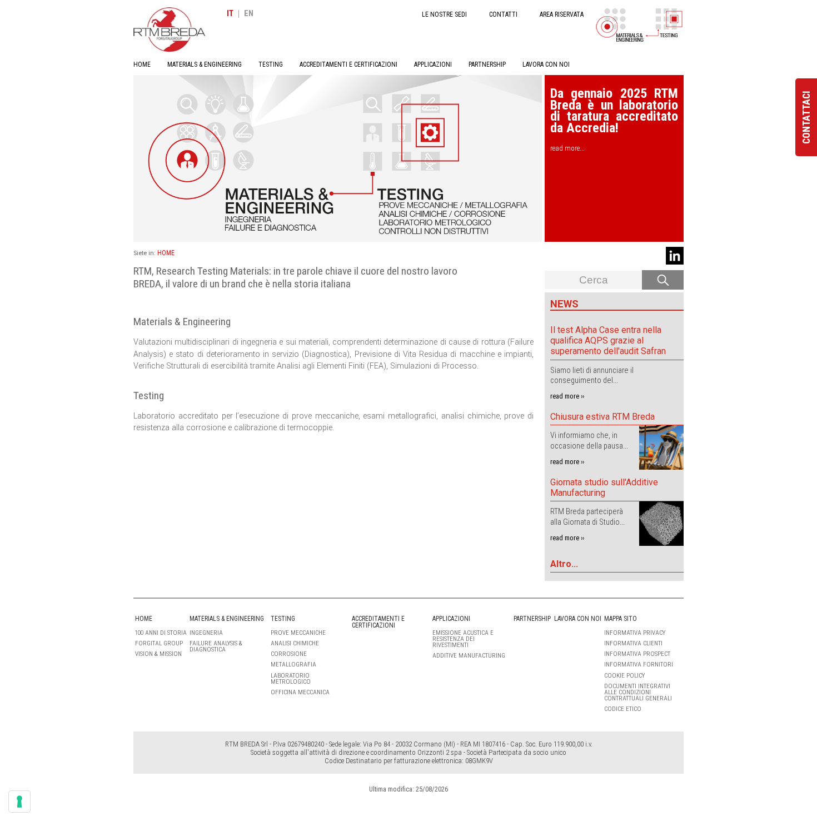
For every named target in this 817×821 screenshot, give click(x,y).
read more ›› (567, 396)
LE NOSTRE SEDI (444, 14)
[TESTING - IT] (670, 25)
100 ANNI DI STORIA (161, 632)
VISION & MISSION (158, 654)
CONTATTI (503, 14)
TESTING (270, 64)
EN (248, 13)
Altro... (564, 564)
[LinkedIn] (675, 256)
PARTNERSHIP (487, 64)
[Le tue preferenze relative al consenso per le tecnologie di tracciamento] (19, 801)
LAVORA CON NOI (546, 64)
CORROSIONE (289, 654)
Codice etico (622, 709)
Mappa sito (620, 618)
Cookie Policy (624, 675)
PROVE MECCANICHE (298, 632)
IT (230, 13)
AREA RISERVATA (562, 14)
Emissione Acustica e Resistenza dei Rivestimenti (463, 639)
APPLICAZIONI (433, 64)
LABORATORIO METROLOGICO (291, 678)
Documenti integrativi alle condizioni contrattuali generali (638, 692)
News (564, 304)
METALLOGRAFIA (293, 664)
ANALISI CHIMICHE (295, 643)
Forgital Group (159, 643)
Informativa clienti (633, 643)
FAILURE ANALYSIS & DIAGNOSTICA (216, 646)
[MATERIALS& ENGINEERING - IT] (620, 25)
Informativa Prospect (637, 654)
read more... (567, 148)
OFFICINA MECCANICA (300, 692)
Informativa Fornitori (638, 664)
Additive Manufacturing (468, 655)
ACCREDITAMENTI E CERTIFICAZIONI (348, 64)
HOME (142, 64)
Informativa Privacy (634, 632)
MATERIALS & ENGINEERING (204, 64)
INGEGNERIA (206, 632)
